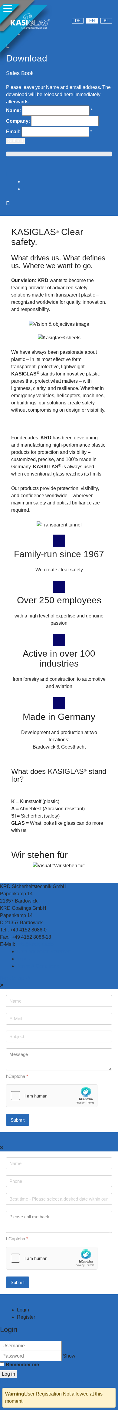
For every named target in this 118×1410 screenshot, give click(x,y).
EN (92, 20)
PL (106, 20)
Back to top (12, 978)
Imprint (24, 958)
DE (77, 20)
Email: (13, 131)
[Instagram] (92, 10)
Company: (18, 121)
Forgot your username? (25, 1381)
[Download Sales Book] (8, 174)
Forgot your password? (75, 1381)
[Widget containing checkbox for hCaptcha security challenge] (51, 1096)
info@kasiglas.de (35, 944)
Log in (8, 1374)
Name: (13, 110)
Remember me (22, 1364)
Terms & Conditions (38, 966)
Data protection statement (44, 951)
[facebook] (108, 10)
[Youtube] (76, 10)
